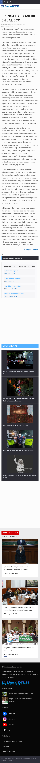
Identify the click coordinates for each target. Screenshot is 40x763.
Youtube (11, 724)
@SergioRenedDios (31, 249)
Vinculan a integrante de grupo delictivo (15, 399)
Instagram (12, 719)
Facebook (12, 713)
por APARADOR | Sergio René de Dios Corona (14, 24)
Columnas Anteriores (12, 258)
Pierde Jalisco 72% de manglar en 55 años (21, 693)
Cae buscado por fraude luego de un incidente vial (18, 424)
